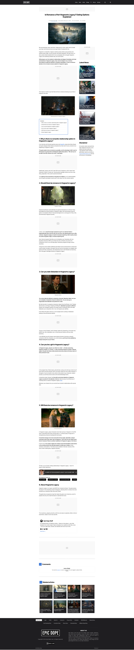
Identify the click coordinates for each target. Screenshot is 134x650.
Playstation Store (65, 479)
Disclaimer (76, 620)
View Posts (42, 531)
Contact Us (62, 620)
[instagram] (43, 529)
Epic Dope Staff (54, 20)
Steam (74, 479)
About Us (55, 620)
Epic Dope (40, 648)
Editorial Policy (92, 620)
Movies (94, 2)
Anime (83, 2)
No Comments (76, 20)
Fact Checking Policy (47, 623)
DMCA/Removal (84, 620)
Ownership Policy (73, 623)
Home (76, 2)
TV (91, 2)
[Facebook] (41, 529)
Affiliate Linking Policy (83, 623)
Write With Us (38, 620)
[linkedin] (47, 529)
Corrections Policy (57, 623)
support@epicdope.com (84, 153)
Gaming (98, 2)
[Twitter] (45, 529)
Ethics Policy (65, 623)
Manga (87, 2)
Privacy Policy (69, 620)
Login (45, 620)
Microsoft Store (53, 479)
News (80, 2)
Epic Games (42, 479)
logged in (59, 569)
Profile (50, 620)
